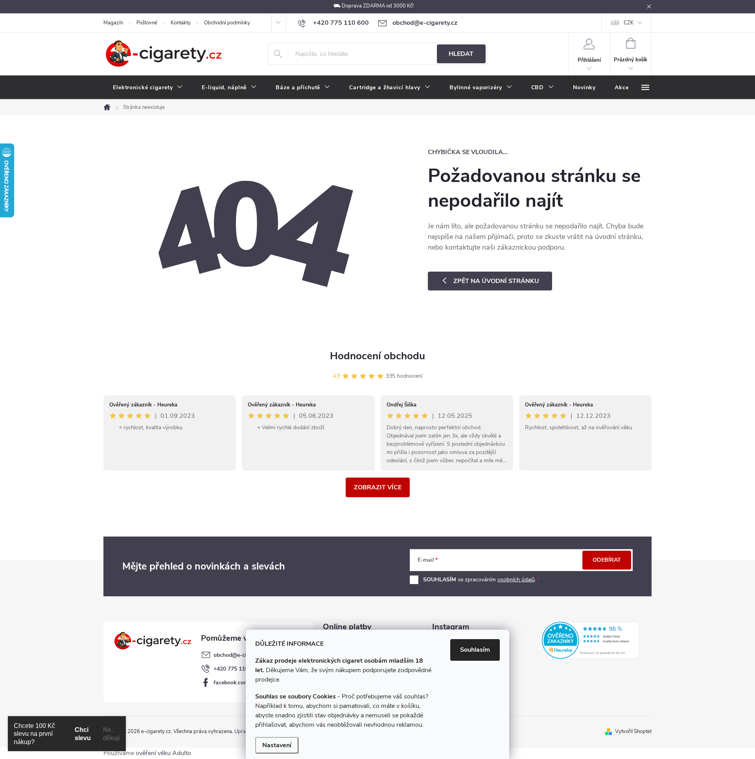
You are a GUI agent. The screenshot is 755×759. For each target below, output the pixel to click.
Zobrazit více (377, 487)
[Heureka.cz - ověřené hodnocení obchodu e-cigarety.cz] (590, 640)
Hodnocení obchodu (377, 356)
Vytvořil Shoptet (633, 731)
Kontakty (181, 22)
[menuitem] (147, 87)
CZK (628, 22)
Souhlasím (475, 649)
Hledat (461, 54)
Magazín (113, 22)
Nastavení (276, 745)
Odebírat (607, 560)
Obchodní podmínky (227, 22)
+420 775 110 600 (236, 669)
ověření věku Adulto (163, 753)
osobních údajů (516, 579)
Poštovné (146, 22)
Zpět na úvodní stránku (496, 281)
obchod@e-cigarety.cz (241, 655)
